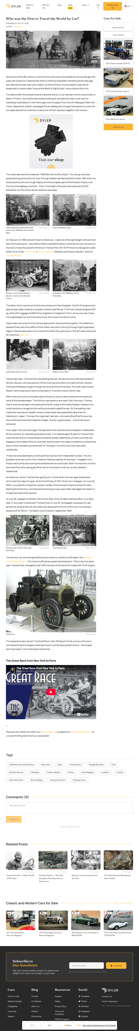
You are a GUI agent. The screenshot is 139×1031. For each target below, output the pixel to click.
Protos (70, 772)
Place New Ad (113, 6)
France (120, 772)
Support (58, 996)
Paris (60, 764)
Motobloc (35, 772)
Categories (12, 1006)
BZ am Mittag (36, 780)
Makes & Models (15, 1001)
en (128, 6)
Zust (114, 764)
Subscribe (117, 965)
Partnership (36, 1016)
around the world (57, 780)
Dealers (11, 1016)
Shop (70, 6)
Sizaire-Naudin (118, 35)
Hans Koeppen (87, 772)
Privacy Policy (61, 1006)
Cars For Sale (29, 6)
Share (68, 1025)
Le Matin (105, 772)
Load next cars (118, 127)
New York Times (16, 780)
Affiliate (34, 1011)
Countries (12, 1011)
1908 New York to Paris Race (21, 764)
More (84, 5)
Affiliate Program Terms (62, 1020)
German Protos (13, 255)
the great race (79, 780)
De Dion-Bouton (45, 251)
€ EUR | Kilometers (110, 1001)
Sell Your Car (45, 6)
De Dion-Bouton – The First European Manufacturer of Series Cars (51, 878)
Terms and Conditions (59, 1012)
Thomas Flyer (75, 764)
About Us (35, 1006)
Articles (34, 996)
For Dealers (36, 1001)
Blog (59, 5)
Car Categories (48, 731)
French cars (30, 251)
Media (57, 1001)
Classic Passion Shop (81, 731)
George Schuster (96, 764)
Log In (97, 6)
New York (24, 334)
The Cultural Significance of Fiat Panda (99, 1025)
